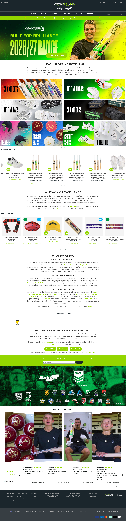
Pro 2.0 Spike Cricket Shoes (10, 174)
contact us (48, 342)
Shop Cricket (50, 349)
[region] (70, 475)
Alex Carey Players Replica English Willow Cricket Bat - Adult (51, 176)
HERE (90, 306)
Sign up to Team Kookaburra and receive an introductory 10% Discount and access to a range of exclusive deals (63, 358)
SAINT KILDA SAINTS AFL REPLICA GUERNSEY (65, 238)
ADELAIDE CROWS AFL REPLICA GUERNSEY (44, 238)
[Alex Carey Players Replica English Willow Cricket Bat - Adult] (51, 163)
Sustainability (10, 500)
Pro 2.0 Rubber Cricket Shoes (30, 174)
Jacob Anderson (82, 294)
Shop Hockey (62, 349)
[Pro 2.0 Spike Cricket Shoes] (10, 163)
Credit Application (35, 502)
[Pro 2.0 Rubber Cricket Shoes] (30, 163)
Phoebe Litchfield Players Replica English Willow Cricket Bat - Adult (71, 176)
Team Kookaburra (10, 504)
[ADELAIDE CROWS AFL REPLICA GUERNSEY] (44, 226)
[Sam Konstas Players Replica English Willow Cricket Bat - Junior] (92, 163)
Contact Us (22, 502)
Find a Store (101, 2)
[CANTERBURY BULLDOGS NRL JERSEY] (85, 226)
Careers (10, 502)
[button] (62, 147)
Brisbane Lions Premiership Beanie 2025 (106, 239)
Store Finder (22, 500)
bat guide (50, 344)
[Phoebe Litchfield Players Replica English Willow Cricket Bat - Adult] (71, 163)
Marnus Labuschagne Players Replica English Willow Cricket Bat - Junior (112, 176)
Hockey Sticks (82, 265)
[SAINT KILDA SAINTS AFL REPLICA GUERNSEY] (65, 226)
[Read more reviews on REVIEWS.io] (9, 481)
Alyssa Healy (41, 294)
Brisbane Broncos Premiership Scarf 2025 (24, 238)
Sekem (68, 208)
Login (121, 3)
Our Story (10, 496)
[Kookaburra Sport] (64, 3)
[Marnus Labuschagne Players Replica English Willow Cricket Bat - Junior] (113, 163)
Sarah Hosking (88, 299)
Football (72, 206)
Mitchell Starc (55, 294)
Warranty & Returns (22, 498)
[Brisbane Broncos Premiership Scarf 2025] (23, 226)
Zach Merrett (45, 299)
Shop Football (75, 349)
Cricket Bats (69, 265)
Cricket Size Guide (22, 504)
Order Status (35, 500)
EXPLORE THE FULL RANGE (56, 55)
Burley (59, 208)
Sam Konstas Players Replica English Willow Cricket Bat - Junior (92, 176)
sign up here (90, 352)
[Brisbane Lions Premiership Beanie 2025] (106, 226)
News (10, 498)
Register (35, 498)
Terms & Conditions (55, 511)
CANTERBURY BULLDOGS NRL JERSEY (85, 238)
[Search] (121, 14)
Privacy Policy (70, 511)
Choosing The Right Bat (36, 283)
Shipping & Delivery (22, 496)
